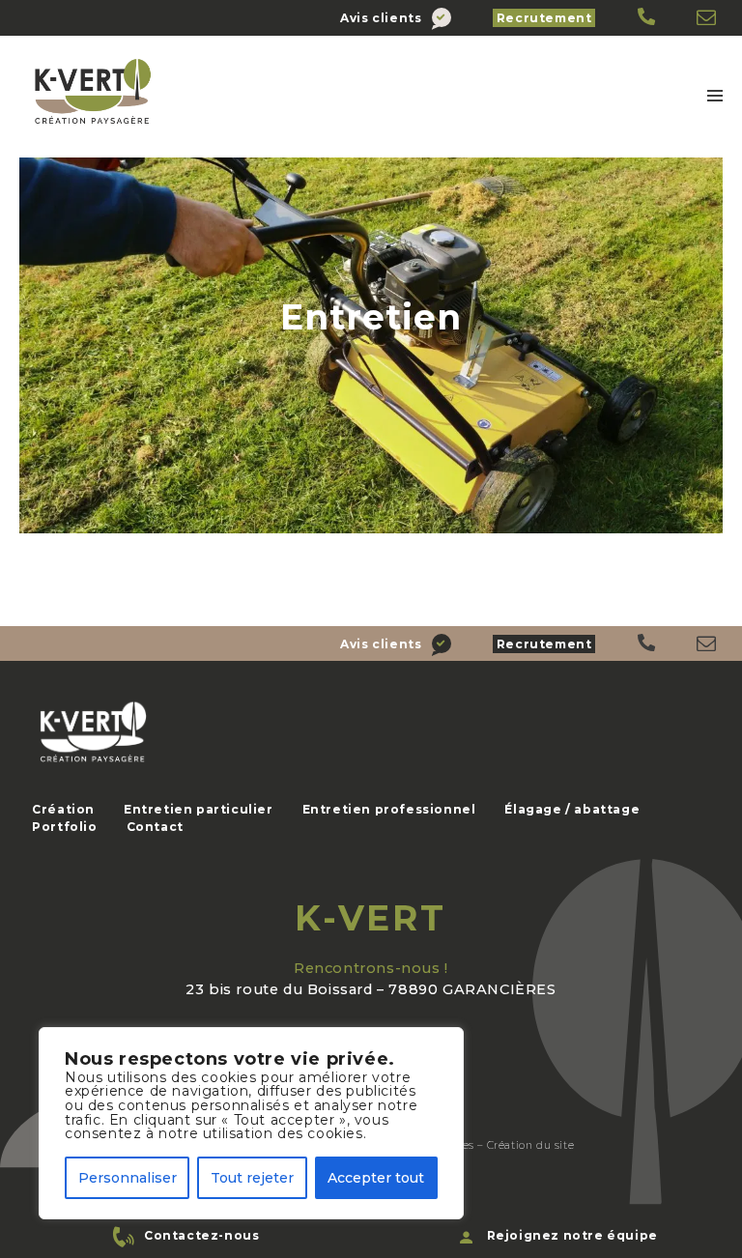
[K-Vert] (648, 18)
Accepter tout (376, 1178)
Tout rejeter (252, 1178)
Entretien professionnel (389, 809)
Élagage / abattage (572, 809)
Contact (155, 826)
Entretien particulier (198, 809)
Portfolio (64, 826)
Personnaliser (127, 1178)
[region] (251, 1123)
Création (63, 809)
